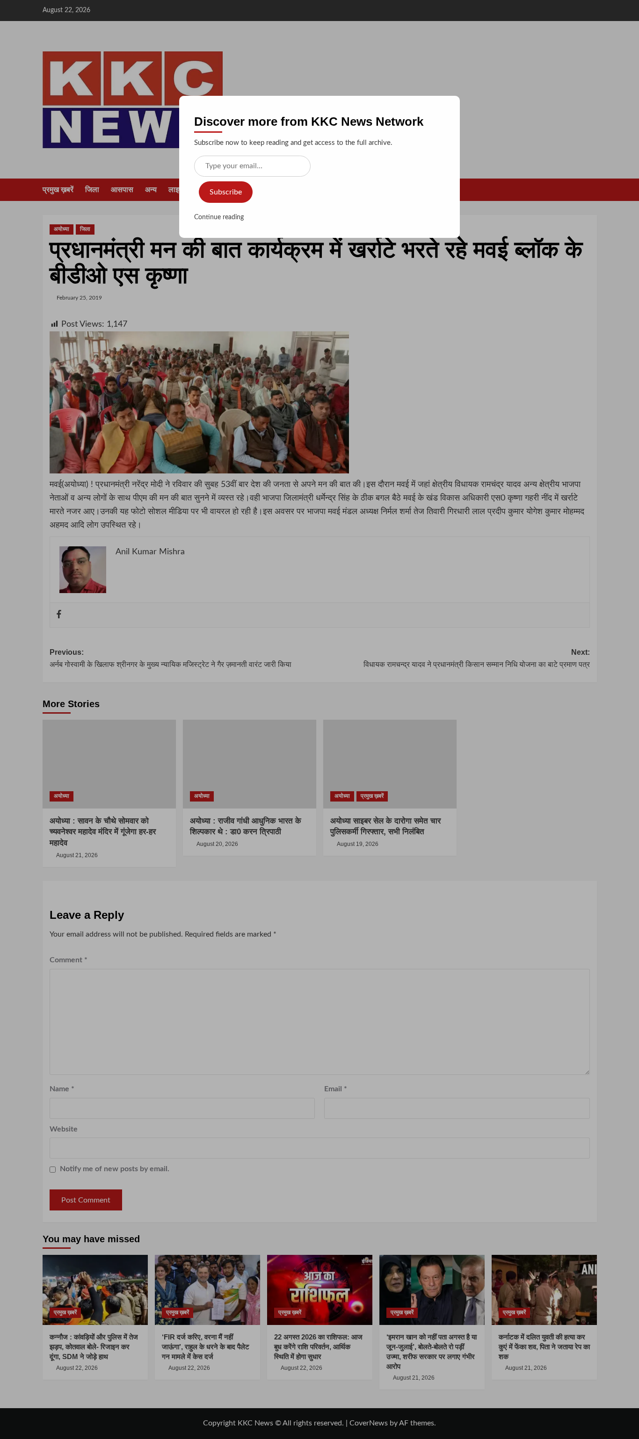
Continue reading (219, 217)
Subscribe (226, 192)
